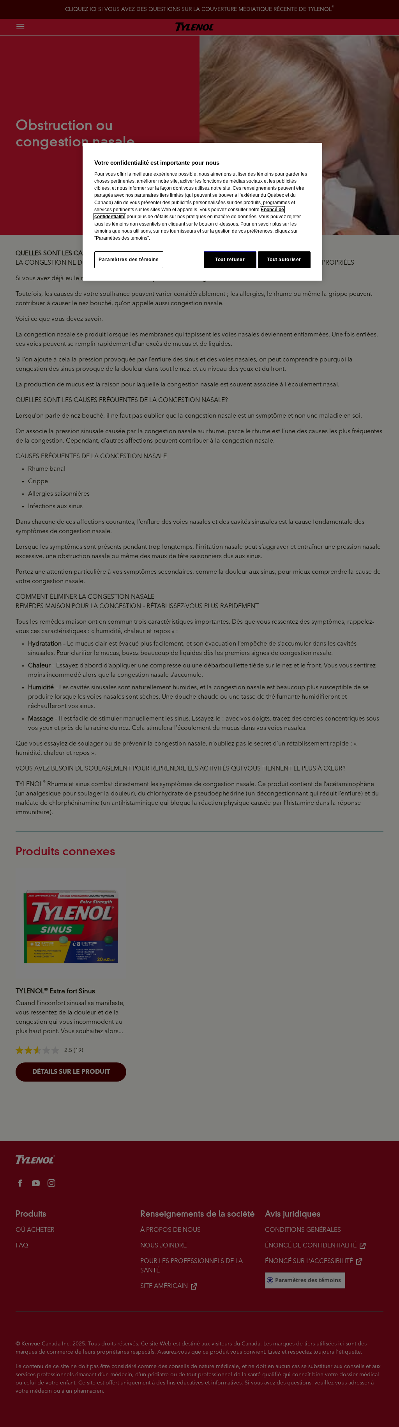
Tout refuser (230, 259)
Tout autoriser (284, 259)
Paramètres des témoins (129, 259)
